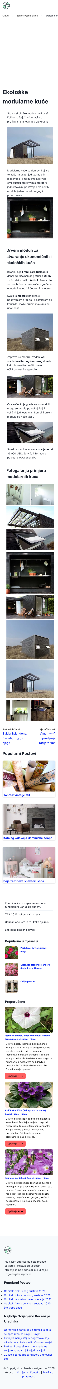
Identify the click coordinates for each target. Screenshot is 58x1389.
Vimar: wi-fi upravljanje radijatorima (47, 738)
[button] (53, 6)
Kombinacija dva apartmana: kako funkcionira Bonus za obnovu (26, 904)
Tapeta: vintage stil (16, 795)
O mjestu (22, 1372)
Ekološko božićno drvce (20, 929)
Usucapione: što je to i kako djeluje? (27, 922)
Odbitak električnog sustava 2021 (24, 1291)
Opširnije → (14, 1076)
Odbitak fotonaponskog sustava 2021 (27, 1295)
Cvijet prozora (27, 981)
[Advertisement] (29, 52)
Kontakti (35, 1372)
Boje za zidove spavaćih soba (23, 881)
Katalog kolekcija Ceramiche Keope (27, 838)
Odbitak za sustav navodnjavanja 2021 (27, 1299)
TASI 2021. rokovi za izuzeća (22, 914)
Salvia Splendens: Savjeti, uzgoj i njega (15, 738)
